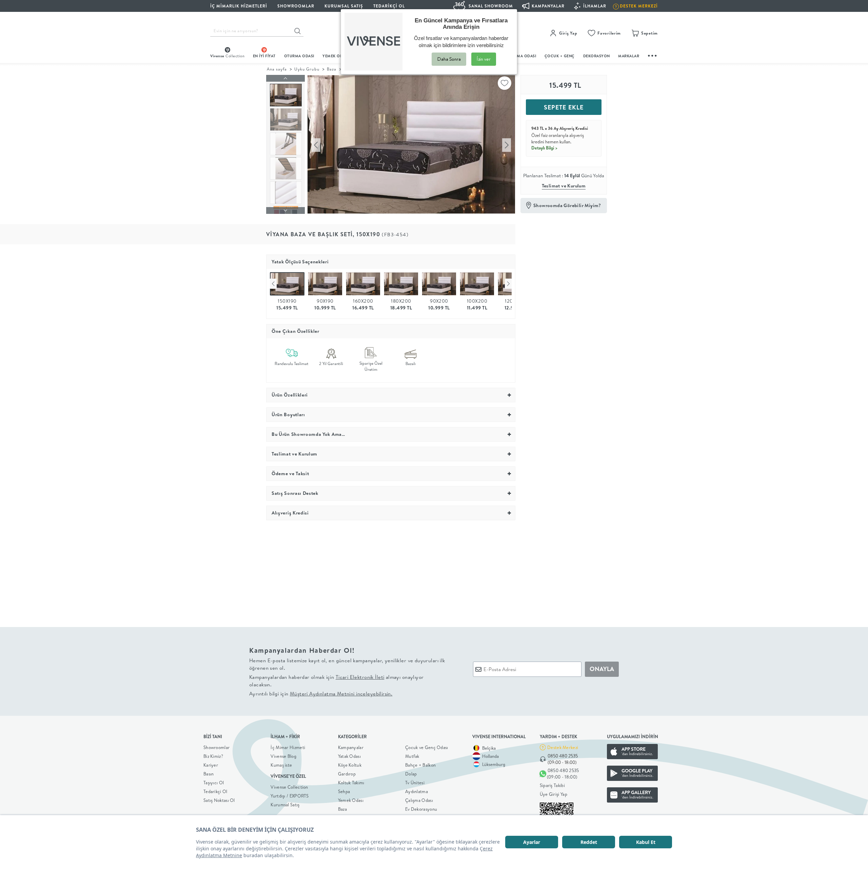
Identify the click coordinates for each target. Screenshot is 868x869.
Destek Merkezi (562, 747)
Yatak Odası (349, 756)
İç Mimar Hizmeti (288, 747)
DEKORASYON (596, 56)
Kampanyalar (350, 747)
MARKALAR (628, 56)
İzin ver (484, 59)
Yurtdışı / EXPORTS (290, 796)
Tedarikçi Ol (389, 6)
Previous (273, 284)
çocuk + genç (560, 56)
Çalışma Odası (419, 800)
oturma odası (299, 56)
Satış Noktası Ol (219, 800)
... (653, 55)
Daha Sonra (449, 59)
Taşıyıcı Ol (213, 783)
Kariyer (210, 765)
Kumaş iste (281, 765)
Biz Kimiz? (213, 756)
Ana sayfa (277, 69)
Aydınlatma (416, 791)
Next (508, 284)
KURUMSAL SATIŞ (343, 6)
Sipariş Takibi (552, 785)
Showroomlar (216, 747)
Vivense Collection (289, 787)
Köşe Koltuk (349, 765)
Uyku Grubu (306, 69)
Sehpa (344, 791)
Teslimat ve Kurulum (564, 185)
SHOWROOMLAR (295, 6)
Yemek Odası (350, 800)
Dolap (411, 774)
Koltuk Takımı (351, 783)
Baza (331, 69)
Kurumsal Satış (285, 805)
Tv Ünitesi (415, 783)
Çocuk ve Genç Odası (426, 747)
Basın (208, 774)
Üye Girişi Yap (553, 794)
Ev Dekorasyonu (421, 809)
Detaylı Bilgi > (544, 148)
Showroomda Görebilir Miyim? (567, 205)
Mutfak (412, 756)
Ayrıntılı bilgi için (320, 693)
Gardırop (347, 774)
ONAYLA (602, 669)
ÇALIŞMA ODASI (521, 56)
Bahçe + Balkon (420, 765)
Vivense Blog (283, 756)
